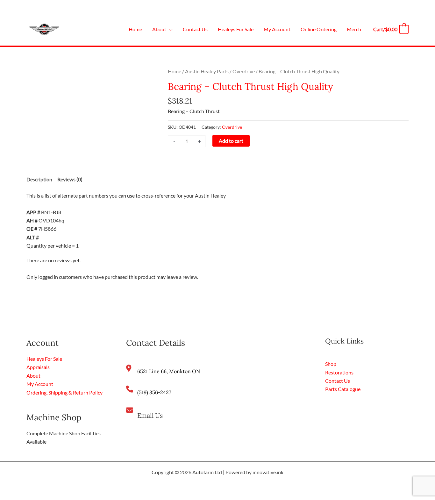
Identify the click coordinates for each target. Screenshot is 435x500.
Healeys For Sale (44, 359)
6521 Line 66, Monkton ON (168, 371)
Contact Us (337, 381)
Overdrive (243, 71)
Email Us (150, 415)
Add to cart (231, 141)
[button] (169, 29)
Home (174, 71)
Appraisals (38, 367)
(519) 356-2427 (154, 392)
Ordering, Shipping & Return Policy (64, 392)
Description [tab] (39, 179)
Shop (330, 364)
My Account (39, 384)
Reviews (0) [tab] (69, 179)
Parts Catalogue (342, 389)
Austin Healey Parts (207, 71)
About (33, 376)
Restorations (339, 372)
